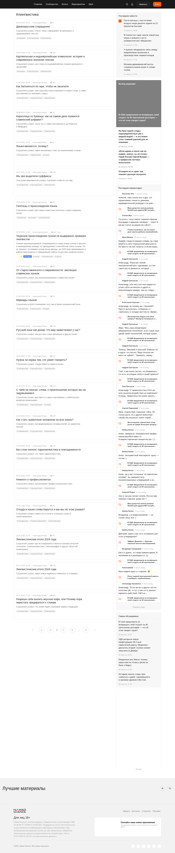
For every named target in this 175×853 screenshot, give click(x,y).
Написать (143, 4)
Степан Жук (127, 215)
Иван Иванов (127, 237)
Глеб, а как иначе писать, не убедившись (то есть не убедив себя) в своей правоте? (138, 372)
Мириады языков (26, 300)
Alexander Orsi (128, 194)
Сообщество (52, 4)
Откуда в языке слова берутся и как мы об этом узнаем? (50, 509)
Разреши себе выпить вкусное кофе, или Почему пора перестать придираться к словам (49, 601)
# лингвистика (32, 38)
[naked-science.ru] (159, 846)
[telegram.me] (154, 846)
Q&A (91, 4)
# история (21, 38)
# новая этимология (38, 521)
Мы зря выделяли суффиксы (33, 176)
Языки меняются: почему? (32, 146)
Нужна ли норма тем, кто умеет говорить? (41, 359)
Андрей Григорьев (130, 259)
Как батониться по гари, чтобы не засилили (42, 86)
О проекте (146, 811)
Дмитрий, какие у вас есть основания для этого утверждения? (138, 535)
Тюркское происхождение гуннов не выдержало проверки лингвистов (51, 237)
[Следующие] (170, 788)
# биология (21, 218)
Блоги (65, 4)
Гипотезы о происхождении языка (36, 206)
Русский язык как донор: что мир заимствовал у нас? (48, 329)
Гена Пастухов (128, 386)
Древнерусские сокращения (33, 26)
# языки (46, 155)
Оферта (126, 811)
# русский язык (36, 98)
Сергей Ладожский (130, 408)
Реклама (156, 811)
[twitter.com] (133, 846)
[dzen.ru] (149, 846)
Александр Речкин (40, 23)
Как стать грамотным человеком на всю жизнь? (44, 419)
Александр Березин (40, 232)
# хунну (58, 256)
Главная (38, 4)
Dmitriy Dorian (128, 430)
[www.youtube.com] (144, 846)
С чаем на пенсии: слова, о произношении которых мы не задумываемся (51, 391)
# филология (46, 38)
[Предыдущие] (162, 788)
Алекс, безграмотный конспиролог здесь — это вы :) (138, 456)
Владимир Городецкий (131, 549)
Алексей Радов (128, 492)
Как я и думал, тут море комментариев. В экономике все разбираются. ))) (137, 554)
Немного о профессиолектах (33, 479)
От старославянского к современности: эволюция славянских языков (46, 272)
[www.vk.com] (138, 846)
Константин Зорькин (130, 302)
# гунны (36, 256)
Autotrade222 (127, 568)
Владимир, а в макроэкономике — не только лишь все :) (135, 516)
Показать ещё (138, 607)
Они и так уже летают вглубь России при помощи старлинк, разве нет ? (137, 497)
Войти (157, 4)
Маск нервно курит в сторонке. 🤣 (134, 571)
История (27, 256)
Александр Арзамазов (131, 584)
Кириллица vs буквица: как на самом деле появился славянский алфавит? (47, 118)
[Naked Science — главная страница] (23, 4)
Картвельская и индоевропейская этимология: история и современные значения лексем (50, 58)
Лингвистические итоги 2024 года (36, 539)
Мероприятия (78, 4)
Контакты (136, 811)
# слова (47, 405)
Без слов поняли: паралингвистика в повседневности (48, 449)
